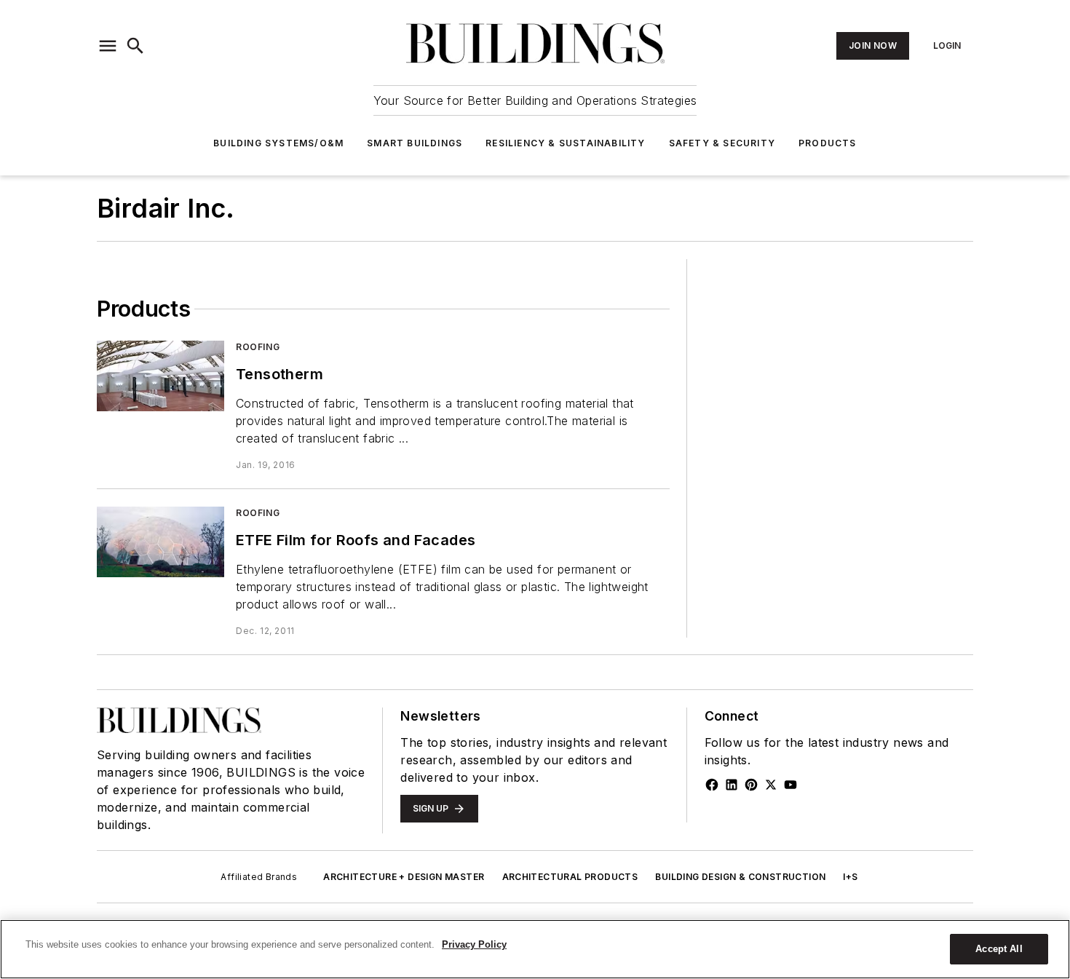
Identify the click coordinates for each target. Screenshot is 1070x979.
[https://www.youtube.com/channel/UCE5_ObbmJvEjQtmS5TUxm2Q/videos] (790, 784)
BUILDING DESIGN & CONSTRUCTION (740, 876)
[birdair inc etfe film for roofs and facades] (160, 542)
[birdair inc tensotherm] (160, 376)
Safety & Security (722, 143)
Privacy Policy (474, 944)
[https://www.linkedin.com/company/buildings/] (731, 784)
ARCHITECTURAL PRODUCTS (570, 876)
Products (827, 143)
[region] (535, 949)
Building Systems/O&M (278, 143)
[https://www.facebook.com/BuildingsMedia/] (712, 784)
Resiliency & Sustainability (565, 143)
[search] (135, 46)
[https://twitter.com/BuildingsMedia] (771, 784)
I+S (850, 876)
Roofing (258, 346)
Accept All (998, 948)
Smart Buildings (414, 143)
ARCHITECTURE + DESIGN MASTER (403, 876)
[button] (108, 46)
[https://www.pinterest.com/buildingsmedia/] (751, 784)
